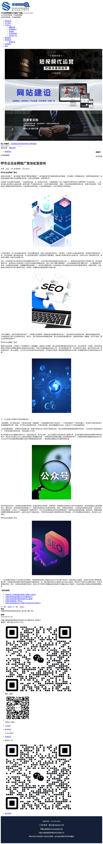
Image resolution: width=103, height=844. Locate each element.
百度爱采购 (20, 144)
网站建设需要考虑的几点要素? (19, 599)
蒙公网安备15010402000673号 (52, 829)
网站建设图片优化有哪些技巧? (19, 597)
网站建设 (33, 144)
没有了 (10, 607)
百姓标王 (27, 144)
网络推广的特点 (14, 601)
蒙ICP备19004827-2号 (56, 825)
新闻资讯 (8, 151)
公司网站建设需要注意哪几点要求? (20, 594)
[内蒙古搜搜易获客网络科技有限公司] (16, 11)
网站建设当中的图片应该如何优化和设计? (23, 603)
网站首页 (12, 148)
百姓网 (13, 144)
